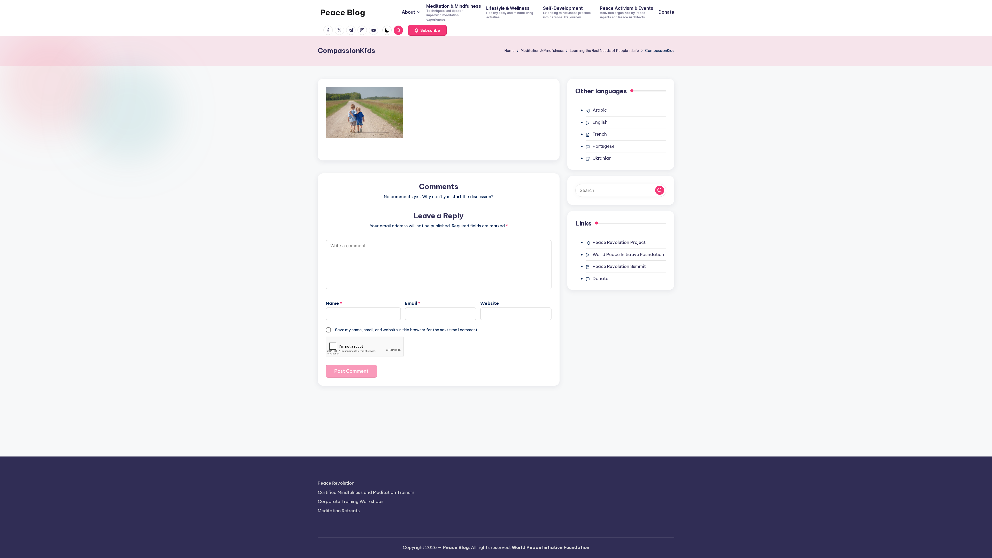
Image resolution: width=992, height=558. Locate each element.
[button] (427, 30)
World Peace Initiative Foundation (628, 254)
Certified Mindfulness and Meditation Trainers (366, 492)
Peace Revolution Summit (619, 266)
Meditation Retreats (339, 511)
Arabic (600, 110)
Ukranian (602, 158)
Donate (600, 278)
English (600, 122)
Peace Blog (342, 12)
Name (334, 303)
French (600, 134)
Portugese (604, 146)
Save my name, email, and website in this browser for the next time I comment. (406, 329)
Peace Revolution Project (619, 242)
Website (489, 303)
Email (412, 303)
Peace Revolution (336, 483)
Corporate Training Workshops (351, 501)
